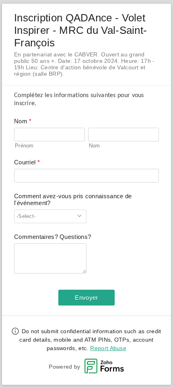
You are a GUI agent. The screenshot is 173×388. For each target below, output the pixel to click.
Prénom (24, 146)
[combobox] (50, 216)
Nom (94, 146)
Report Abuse (108, 348)
